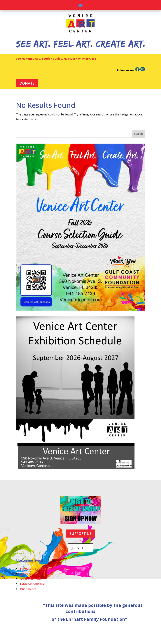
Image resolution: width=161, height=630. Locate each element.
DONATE (27, 83)
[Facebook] (137, 70)
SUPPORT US (80, 533)
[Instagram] (142, 70)
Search (138, 134)
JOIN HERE (80, 547)
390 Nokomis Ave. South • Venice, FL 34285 (45, 58)
